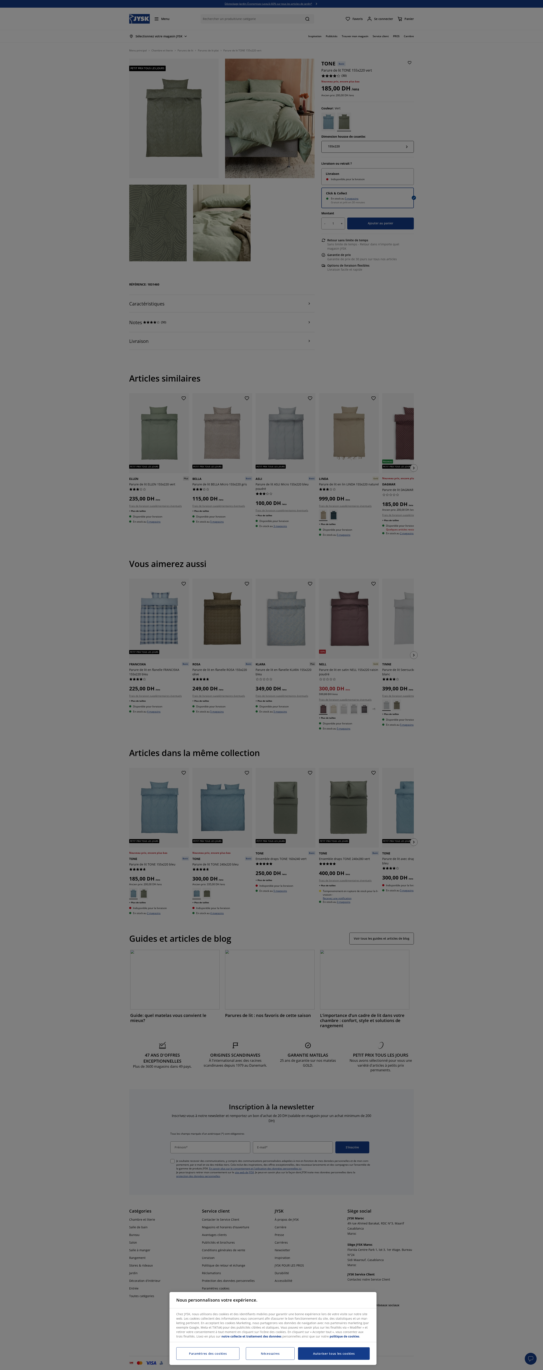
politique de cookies (344, 1336)
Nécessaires (270, 1354)
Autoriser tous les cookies (334, 1354)
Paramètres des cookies (208, 1354)
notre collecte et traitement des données (251, 1336)
